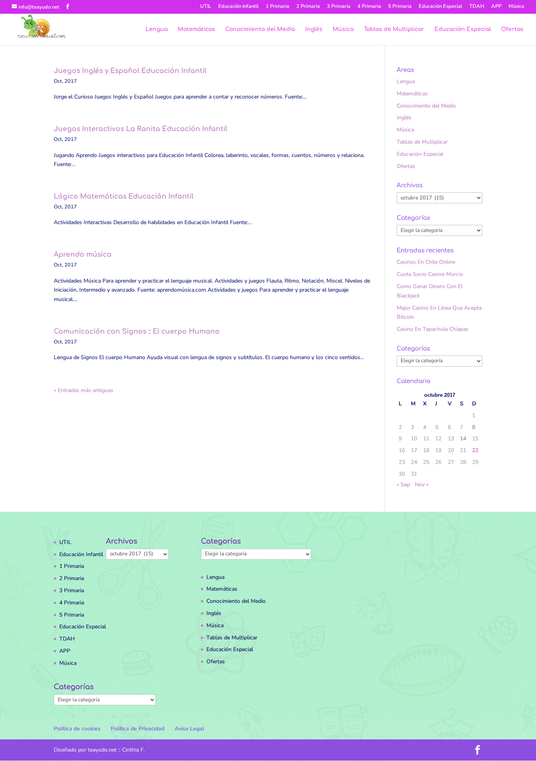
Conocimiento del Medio (260, 29)
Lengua (157, 29)
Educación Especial (440, 7)
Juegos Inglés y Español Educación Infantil (130, 71)
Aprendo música (82, 254)
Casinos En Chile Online (426, 262)
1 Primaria (277, 7)
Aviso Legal (189, 728)
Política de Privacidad (137, 728)
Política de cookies (77, 728)
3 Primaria (338, 7)
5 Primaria (400, 7)
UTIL (205, 7)
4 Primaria (369, 7)
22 (475, 450)
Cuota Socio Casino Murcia (430, 274)
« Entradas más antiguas (83, 390)
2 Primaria (308, 7)
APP (496, 7)
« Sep (403, 484)
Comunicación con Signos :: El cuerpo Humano (137, 331)
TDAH (476, 7)
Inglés (314, 29)
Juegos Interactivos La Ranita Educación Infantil (140, 129)
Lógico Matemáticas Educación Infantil (123, 196)
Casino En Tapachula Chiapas (433, 329)
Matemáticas (196, 29)
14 (463, 438)
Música (516, 7)
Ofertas (512, 29)
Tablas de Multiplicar (394, 29)
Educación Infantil (238, 7)
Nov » (421, 484)
